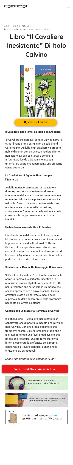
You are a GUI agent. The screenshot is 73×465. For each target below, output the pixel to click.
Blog (15, 25)
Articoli (25, 25)
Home (6, 25)
